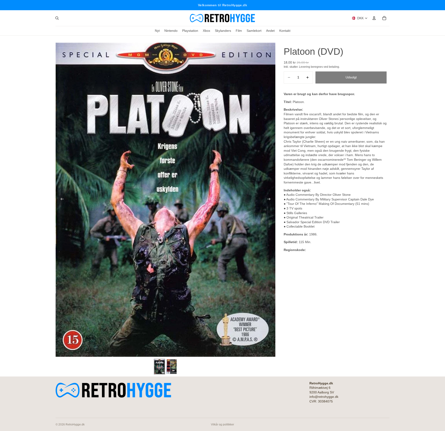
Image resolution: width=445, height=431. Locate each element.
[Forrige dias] (61, 200)
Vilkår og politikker (222, 424)
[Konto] (374, 18)
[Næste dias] (270, 200)
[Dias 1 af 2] (159, 366)
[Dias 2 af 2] (171, 366)
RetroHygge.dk (75, 424)
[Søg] (57, 18)
